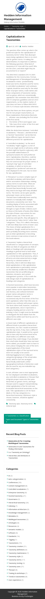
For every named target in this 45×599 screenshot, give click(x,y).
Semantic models (14, 529)
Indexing (11, 506)
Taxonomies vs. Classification (18, 416)
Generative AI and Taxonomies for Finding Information (21, 448)
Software (11, 533)
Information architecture (17, 509)
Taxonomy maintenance (17, 553)
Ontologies (12, 523)
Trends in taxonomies (16, 576)
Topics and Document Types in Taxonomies (22, 419)
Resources (12, 526)
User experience (14, 580)
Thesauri (11, 570)
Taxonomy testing (15, 563)
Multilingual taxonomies (17, 519)
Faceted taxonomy (15, 496)
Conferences (13, 482)
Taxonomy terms (26, 404)
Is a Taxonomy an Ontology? (19, 452)
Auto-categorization (15, 479)
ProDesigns (28, 596)
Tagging (11, 539)
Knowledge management (17, 513)
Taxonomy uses (14, 566)
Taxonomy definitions (16, 550)
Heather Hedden (27, 46)
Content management (16, 486)
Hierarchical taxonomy (16, 502)
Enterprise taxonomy (16, 492)
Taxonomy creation (15, 546)
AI (9, 476)
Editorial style (11, 406)
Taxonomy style (14, 404)
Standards (12, 536)
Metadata (12, 516)
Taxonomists (13, 543)
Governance (12, 499)
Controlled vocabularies (17, 489)
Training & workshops (16, 573)
